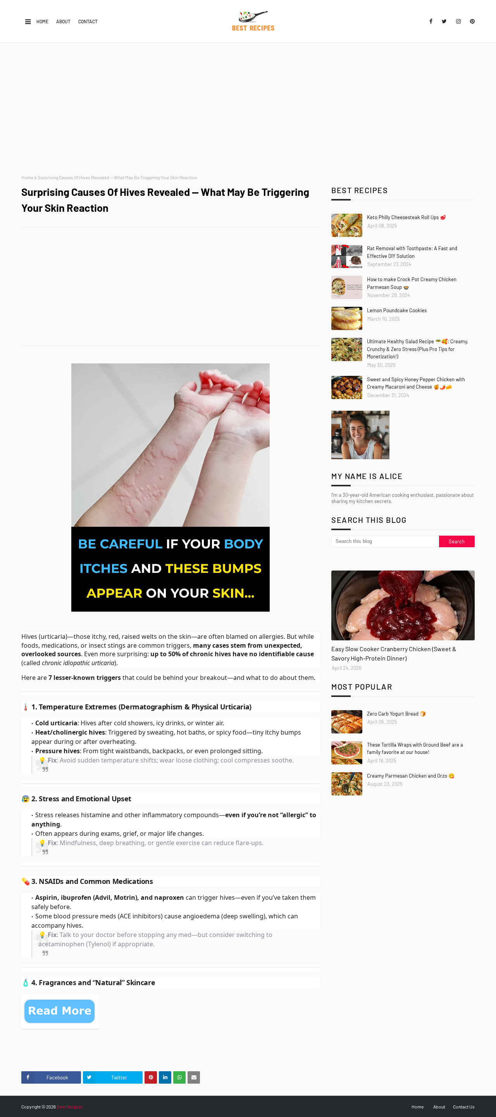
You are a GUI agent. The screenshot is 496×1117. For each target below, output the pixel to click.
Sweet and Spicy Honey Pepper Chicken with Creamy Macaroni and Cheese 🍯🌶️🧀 (416, 383)
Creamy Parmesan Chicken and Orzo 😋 (411, 776)
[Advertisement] (248, 108)
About (63, 21)
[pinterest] (471, 21)
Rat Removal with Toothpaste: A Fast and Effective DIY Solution (412, 252)
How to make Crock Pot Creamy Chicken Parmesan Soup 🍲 (411, 283)
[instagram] (458, 21)
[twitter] (444, 21)
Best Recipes (70, 1106)
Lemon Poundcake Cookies (397, 310)
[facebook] (431, 21)
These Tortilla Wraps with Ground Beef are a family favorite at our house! (415, 749)
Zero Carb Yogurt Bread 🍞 (396, 714)
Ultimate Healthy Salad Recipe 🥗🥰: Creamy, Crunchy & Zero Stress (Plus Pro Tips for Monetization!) (417, 349)
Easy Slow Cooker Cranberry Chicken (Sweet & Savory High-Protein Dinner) (393, 653)
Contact (88, 21)
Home (42, 21)
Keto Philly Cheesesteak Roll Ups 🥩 (406, 217)
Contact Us (464, 1106)
